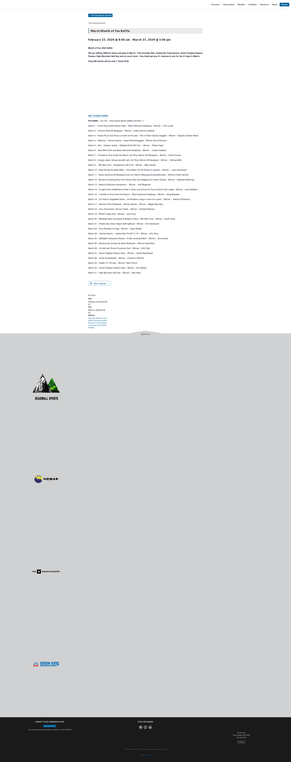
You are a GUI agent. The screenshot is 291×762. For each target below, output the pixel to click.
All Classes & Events (101, 15)
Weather (241, 4)
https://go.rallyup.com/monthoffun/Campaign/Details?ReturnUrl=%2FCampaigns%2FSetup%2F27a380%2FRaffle (97, 323)
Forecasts (215, 4)
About (274, 4)
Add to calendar (100, 283)
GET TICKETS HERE (98, 115)
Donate (284, 4)
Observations (228, 4)
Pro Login (146, 755)
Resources (264, 4)
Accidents (253, 4)
